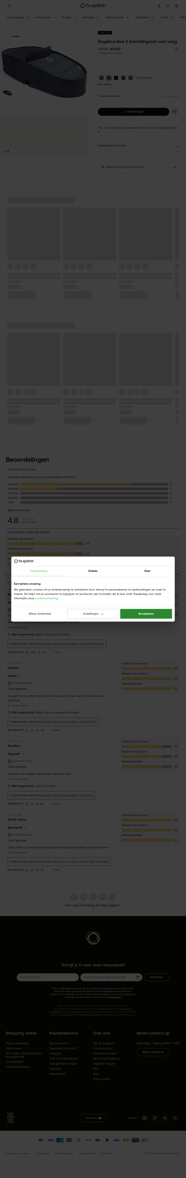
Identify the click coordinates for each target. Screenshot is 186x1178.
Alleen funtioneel (40, 613)
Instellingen (91, 613)
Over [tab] (147, 570)
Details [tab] (93, 570)
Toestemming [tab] (38, 570)
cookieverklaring (46, 598)
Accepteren (146, 613)
